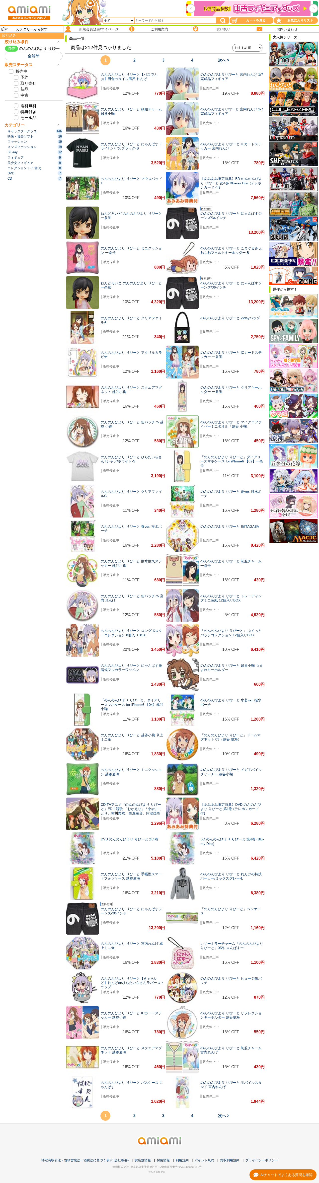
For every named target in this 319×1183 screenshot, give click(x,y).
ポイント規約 (204, 1160)
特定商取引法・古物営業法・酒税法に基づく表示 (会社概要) (85, 1160)
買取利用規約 (229, 1160)
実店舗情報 (143, 1160)
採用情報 (163, 1160)
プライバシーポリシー (261, 1160)
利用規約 (182, 1160)
